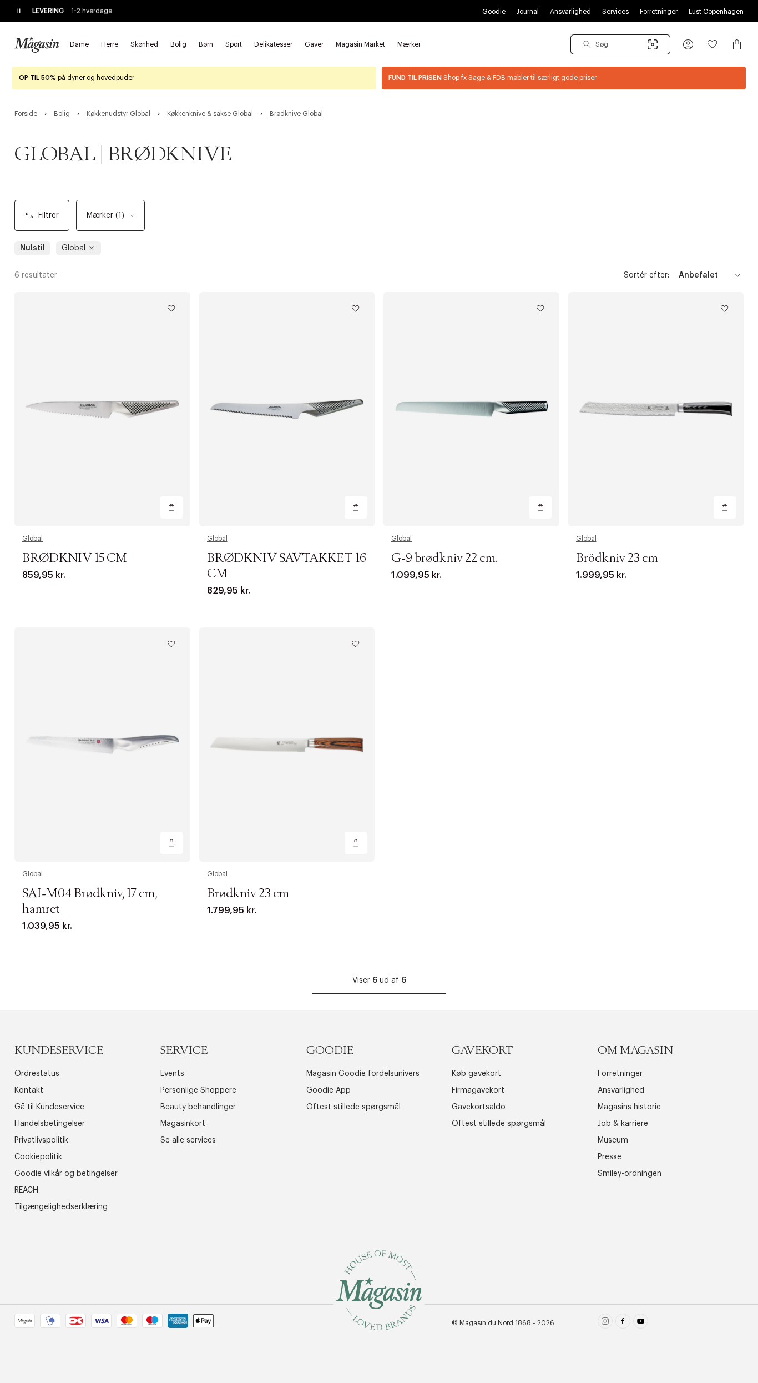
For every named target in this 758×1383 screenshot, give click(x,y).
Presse (609, 1157)
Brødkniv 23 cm (248, 894)
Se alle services (188, 1140)
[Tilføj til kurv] (171, 507)
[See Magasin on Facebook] (622, 1323)
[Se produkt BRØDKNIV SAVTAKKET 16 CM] (287, 409)
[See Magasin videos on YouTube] (640, 1323)
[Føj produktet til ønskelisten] (171, 309)
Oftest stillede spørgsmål (353, 1107)
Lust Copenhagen (716, 11)
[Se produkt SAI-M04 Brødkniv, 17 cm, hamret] (102, 744)
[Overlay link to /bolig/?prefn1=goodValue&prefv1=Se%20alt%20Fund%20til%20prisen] (564, 78)
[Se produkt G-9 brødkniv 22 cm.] (471, 409)
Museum (613, 1140)
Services (615, 11)
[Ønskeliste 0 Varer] (712, 44)
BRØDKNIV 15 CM (74, 558)
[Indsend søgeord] (587, 44)
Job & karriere (623, 1124)
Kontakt (28, 1090)
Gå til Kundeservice (49, 1107)
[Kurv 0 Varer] (737, 44)
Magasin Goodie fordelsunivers (363, 1074)
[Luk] (554, 747)
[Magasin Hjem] (36, 44)
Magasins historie (629, 1107)
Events (172, 1074)
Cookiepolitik (38, 1157)
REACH (26, 1190)
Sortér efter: (646, 275)
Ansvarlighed (570, 11)
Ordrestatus (36, 1074)
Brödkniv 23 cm (617, 558)
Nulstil (32, 248)
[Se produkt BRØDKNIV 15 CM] (102, 409)
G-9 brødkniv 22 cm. (444, 558)
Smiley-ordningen (629, 1174)
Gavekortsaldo (479, 1107)
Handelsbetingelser (49, 1124)
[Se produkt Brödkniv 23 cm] (656, 409)
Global (32, 538)
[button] (688, 44)
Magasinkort (182, 1124)
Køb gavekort (476, 1074)
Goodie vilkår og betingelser (66, 1174)
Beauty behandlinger (198, 1107)
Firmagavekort (478, 1090)
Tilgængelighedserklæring (61, 1207)
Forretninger (659, 11)
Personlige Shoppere (198, 1090)
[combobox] (620, 44)
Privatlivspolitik (41, 1140)
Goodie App (328, 1090)
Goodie (494, 11)
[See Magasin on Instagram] (605, 1323)
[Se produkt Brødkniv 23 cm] (287, 744)
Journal (528, 11)
